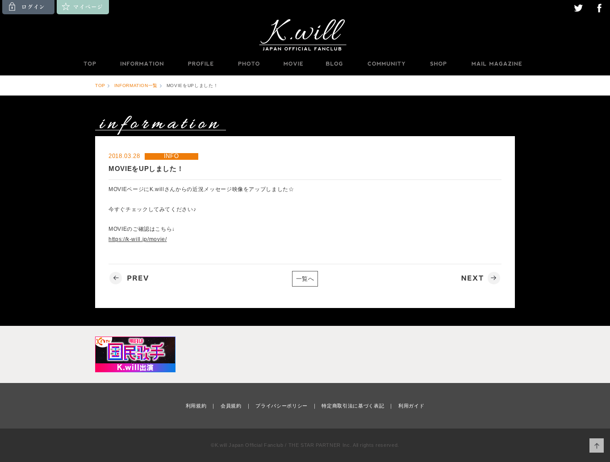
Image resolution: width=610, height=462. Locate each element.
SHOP (438, 64)
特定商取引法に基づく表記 (353, 405)
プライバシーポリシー (281, 405)
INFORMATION (142, 64)
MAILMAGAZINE (497, 64)
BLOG (334, 64)
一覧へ (305, 278)
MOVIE (293, 64)
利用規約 (196, 405)
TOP (89, 64)
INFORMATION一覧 (136, 85)
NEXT (479, 278)
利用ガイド (411, 405)
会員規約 (231, 405)
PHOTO (248, 64)
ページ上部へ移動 (596, 445)
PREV (130, 278)
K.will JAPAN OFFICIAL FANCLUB (305, 34)
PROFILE (201, 64)
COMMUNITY (386, 64)
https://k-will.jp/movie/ (138, 239)
